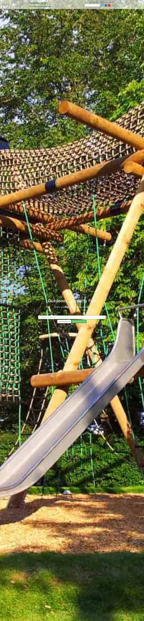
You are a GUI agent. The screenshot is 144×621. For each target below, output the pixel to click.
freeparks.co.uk (38, 2)
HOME (86, 2)
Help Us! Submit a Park (79, 321)
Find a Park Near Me (64, 321)
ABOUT (112, 2)
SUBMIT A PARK (104, 2)
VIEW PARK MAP (94, 2)
